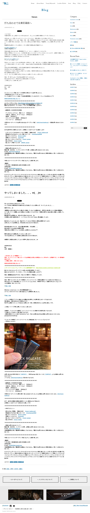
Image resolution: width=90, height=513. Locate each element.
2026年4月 (72, 96)
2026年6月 (72, 90)
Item (69, 3)
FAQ (79, 3)
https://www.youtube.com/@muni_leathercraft (30, 103)
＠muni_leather (22, 136)
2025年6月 (72, 109)
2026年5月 (72, 93)
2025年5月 (72, 112)
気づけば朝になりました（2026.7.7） (78, 70)
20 (16, 469)
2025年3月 (72, 119)
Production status (74, 38)
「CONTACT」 (24, 374)
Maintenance (73, 29)
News (11, 185)
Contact (85, 3)
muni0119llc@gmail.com (15, 168)
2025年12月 (73, 103)
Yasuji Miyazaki (50, 3)
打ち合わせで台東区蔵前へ (18, 23)
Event (71, 22)
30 (17, 469)
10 (15, 469)
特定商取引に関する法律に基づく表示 (23, 508)
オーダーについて (16, 479)
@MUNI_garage (25, 142)
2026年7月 (72, 87)
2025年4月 (72, 116)
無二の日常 (17, 185)
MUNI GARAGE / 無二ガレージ (12, 98)
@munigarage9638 (37, 134)
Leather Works (61, 3)
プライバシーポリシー (8, 508)
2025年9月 (72, 106)
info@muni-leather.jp (42, 122)
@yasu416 (21, 137)
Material (72, 32)
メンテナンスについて (46, 479)
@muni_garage (26, 139)
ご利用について (74, 479)
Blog (74, 3)
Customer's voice (74, 19)
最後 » (21, 469)
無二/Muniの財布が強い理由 (76, 48)
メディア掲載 (73, 42)
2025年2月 (72, 122)
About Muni (40, 3)
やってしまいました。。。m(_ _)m (22, 192)
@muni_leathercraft (42, 132)
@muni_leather (18, 141)
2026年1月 (72, 100)
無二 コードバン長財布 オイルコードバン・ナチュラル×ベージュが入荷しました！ (78, 65)
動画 (71, 45)
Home (32, 3)
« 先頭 (7, 469)
